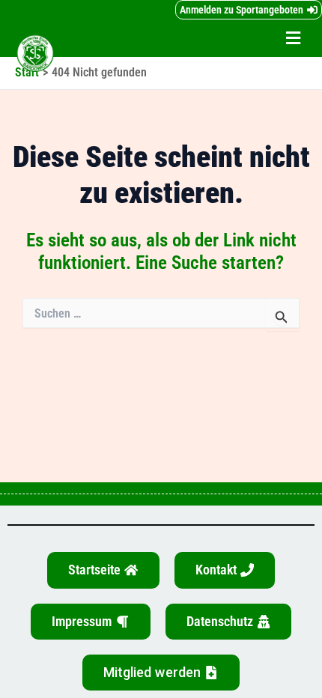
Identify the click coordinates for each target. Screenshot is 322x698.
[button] (293, 38)
